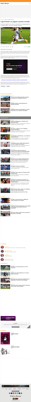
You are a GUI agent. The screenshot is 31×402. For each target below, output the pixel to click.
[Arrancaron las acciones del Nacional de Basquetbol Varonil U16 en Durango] (5, 280)
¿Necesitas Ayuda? (15, 391)
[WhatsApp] (5, 46)
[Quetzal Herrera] (2, 255)
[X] (3, 46)
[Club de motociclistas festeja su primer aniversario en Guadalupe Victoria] (5, 98)
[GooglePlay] (21, 393)
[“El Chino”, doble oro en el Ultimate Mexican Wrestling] (5, 130)
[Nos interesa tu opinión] (15, 386)
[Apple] (19, 393)
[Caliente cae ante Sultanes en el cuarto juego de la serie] (5, 274)
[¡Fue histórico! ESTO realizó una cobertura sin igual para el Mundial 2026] (5, 152)
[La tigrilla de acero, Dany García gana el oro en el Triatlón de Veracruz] (5, 145)
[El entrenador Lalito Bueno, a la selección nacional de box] (5, 137)
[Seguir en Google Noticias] (29, 46)
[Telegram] (6, 46)
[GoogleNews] (17, 393)
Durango (8, 86)
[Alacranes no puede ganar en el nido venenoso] (5, 267)
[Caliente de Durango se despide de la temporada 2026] (5, 123)
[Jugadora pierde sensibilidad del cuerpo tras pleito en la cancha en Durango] (5, 110)
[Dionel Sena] (2, 247)
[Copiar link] (10, 46)
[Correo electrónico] (8, 46)
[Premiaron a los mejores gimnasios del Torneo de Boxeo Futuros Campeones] (5, 160)
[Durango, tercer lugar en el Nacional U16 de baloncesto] (5, 174)
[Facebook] (1, 46)
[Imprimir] (12, 46)
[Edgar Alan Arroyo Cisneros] (2, 259)
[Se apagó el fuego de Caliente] (5, 167)
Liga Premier (3, 86)
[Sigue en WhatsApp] (28, 46)
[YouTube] (13, 393)
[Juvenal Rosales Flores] (2, 251)
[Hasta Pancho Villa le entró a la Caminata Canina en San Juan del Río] (5, 191)
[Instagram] (15, 393)
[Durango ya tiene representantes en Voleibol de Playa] (5, 104)
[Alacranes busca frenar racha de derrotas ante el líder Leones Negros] (5, 286)
